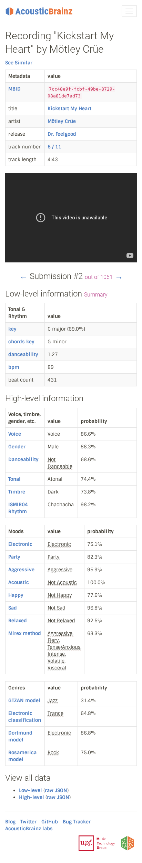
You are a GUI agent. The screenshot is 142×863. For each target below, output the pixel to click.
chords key (21, 342)
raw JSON (56, 790)
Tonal (14, 479)
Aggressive (21, 569)
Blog (10, 822)
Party (14, 557)
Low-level (30, 790)
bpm (13, 367)
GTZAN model (24, 700)
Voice (14, 434)
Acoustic (18, 582)
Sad (12, 608)
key (12, 329)
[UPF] (97, 843)
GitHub (49, 822)
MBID (14, 89)
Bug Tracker (77, 822)
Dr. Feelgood (62, 134)
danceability (23, 354)
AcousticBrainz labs (29, 828)
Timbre (16, 492)
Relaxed (17, 620)
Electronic (20, 544)
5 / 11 (54, 147)
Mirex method (24, 633)
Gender (17, 447)
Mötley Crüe (62, 121)
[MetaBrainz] (127, 843)
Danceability (23, 459)
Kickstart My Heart (69, 108)
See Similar (18, 63)
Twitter (28, 822)
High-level (31, 797)
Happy (15, 595)
